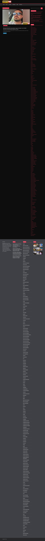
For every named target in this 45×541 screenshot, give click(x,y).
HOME (4, 4)
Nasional (32, 143)
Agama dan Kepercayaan (26, 248)
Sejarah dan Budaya (33, 210)
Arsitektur (32, 36)
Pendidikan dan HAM (26, 420)
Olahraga (10, 4)
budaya (32, 57)
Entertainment (32, 71)
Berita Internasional (33, 48)
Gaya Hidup (24, 312)
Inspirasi (24, 355)
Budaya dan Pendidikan (33, 59)
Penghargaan (32, 159)
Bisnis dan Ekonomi (33, 56)
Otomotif (32, 149)
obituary (24, 409)
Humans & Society (33, 104)
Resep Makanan (33, 203)
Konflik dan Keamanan (26, 379)
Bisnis (17, 4)
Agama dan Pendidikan (33, 32)
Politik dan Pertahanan (26, 477)
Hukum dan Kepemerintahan (27, 334)
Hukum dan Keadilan (33, 89)
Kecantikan (32, 112)
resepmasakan (32, 204)
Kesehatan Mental (33, 121)
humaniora (32, 103)
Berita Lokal (32, 50)
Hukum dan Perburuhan (34, 98)
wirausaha (24, 530)
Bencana (24, 261)
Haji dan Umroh (25, 315)
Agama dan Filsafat (33, 27)
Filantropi (32, 73)
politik (7, 4)
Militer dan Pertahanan (26, 400)
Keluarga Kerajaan (33, 117)
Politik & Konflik (32, 175)
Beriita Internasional (26, 269)
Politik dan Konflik (33, 187)
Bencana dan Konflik (33, 43)
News (31, 144)
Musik (31, 142)
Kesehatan (32, 120)
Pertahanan (24, 441)
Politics (32, 145)
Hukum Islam (32, 102)
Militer (24, 398)
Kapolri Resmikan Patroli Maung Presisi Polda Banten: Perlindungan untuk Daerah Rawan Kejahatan (36, 13)
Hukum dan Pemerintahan (34, 97)
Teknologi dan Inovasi (33, 222)
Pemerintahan (32, 152)
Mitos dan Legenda (25, 401)
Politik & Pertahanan (26, 454)
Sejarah (24, 498)
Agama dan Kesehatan (26, 250)
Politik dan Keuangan (26, 466)
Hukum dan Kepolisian (26, 336)
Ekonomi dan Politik (33, 66)
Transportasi (32, 229)
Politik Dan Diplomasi (33, 179)
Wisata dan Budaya (33, 234)
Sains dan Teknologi (25, 496)
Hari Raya (32, 81)
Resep (24, 487)
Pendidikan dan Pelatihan (34, 158)
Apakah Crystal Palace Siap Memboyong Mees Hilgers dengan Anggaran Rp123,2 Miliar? (17, 249)
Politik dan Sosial (33, 195)
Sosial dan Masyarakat (26, 509)
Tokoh (31, 228)
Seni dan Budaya (33, 213)
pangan (32, 150)
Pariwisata (32, 151)
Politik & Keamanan (5, 25)
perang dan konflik (25, 430)
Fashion (32, 72)
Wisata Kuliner (32, 235)
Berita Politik (32, 51)
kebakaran (32, 111)
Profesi (31, 197)
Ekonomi (32, 63)
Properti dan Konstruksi (26, 485)
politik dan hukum (33, 183)
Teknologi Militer (33, 227)
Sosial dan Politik (33, 218)
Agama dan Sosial (33, 33)
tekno (31, 220)
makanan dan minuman (33, 134)
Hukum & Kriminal (33, 87)
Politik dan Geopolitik (33, 181)
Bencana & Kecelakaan (33, 40)
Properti (32, 198)
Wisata (24, 531)
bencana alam (32, 41)
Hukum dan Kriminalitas (34, 95)
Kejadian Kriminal (25, 366)
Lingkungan (32, 129)
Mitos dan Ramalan (33, 141)
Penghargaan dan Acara (33, 160)
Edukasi (24, 293)
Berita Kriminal (32, 49)
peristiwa (32, 165)
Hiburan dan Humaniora (26, 325)
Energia (24, 304)
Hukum (32, 86)
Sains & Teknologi (33, 206)
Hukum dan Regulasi (26, 347)
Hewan (31, 82)
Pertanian (24, 443)
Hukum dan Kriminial (33, 96)
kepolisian (32, 118)
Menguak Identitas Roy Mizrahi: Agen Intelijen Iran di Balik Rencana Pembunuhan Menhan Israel (14, 29)
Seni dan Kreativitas (33, 214)
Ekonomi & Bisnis (33, 64)
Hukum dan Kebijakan (33, 90)
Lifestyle (32, 128)
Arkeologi (32, 35)
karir (23, 358)
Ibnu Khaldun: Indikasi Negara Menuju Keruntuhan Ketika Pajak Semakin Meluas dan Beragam (36, 18)
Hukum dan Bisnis (33, 88)
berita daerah (25, 272)
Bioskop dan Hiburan (26, 282)
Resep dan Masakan (25, 488)
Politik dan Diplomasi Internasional (35, 180)
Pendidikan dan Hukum (33, 157)
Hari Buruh (32, 79)
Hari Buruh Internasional (34, 80)
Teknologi (20, 4)
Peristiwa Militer (33, 166)
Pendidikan (13, 4)
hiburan (24, 323)
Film (31, 74)
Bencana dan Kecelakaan (34, 42)
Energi (31, 67)
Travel (24, 528)
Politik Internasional (33, 196)
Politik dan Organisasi (33, 189)
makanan (32, 133)
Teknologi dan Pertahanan (34, 226)
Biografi (24, 280)
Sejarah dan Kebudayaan (34, 211)
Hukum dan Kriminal (33, 94)
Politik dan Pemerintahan (34, 190)
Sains (31, 205)
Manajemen (32, 135)
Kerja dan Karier (33, 119)
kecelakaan (32, 113)
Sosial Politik (32, 219)
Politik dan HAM (33, 182)
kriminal (32, 125)
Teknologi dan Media (26, 520)
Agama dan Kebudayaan (34, 28)
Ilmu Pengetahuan (33, 105)
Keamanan (32, 110)
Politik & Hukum (33, 173)
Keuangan (24, 377)
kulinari (32, 126)
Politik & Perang (25, 452)
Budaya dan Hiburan (33, 58)
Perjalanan (32, 167)
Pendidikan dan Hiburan (34, 156)
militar (31, 136)
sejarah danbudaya (33, 212)
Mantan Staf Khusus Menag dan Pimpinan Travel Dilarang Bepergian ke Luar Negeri (17, 256)
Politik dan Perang (33, 191)
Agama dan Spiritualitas (33, 34)
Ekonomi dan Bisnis (33, 65)
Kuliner (32, 127)
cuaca (24, 291)
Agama (31, 26)
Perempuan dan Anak (33, 164)
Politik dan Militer (33, 188)
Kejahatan (24, 368)
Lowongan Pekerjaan (26, 390)
